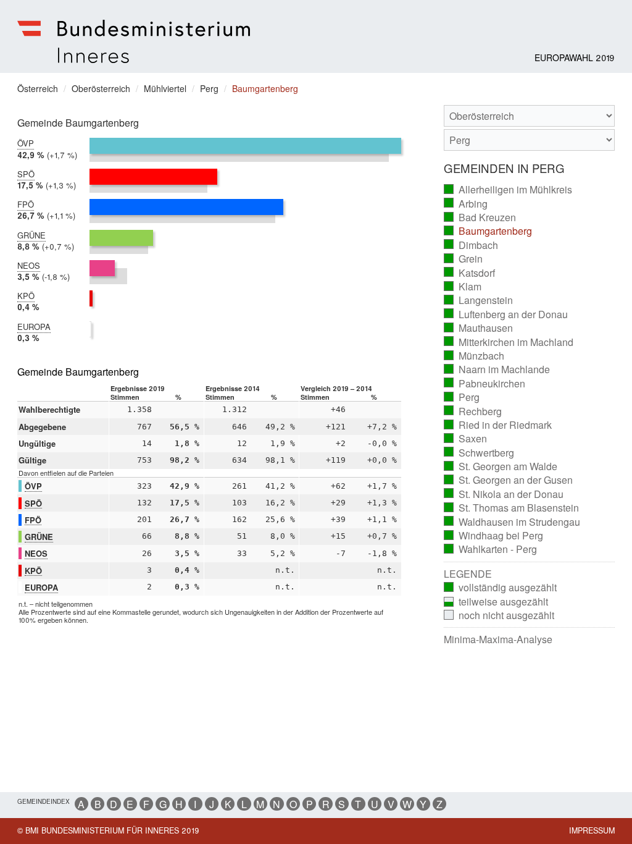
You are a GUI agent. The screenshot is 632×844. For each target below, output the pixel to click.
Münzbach (474, 356)
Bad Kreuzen (480, 217)
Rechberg (473, 411)
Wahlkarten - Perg (490, 549)
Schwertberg (479, 453)
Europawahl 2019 (574, 57)
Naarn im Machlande (497, 369)
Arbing (466, 204)
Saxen (465, 438)
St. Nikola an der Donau (503, 494)
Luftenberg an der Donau (506, 314)
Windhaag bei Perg (493, 535)
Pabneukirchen (484, 383)
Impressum (592, 830)
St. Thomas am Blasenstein (511, 508)
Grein (463, 259)
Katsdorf (469, 273)
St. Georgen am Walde (500, 466)
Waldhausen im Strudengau (512, 522)
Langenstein (478, 300)
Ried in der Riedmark (498, 425)
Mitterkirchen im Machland (508, 342)
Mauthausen (478, 328)
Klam (462, 286)
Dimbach (471, 245)
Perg (462, 397)
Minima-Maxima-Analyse (498, 639)
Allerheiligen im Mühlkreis (508, 189)
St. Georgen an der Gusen (508, 480)
